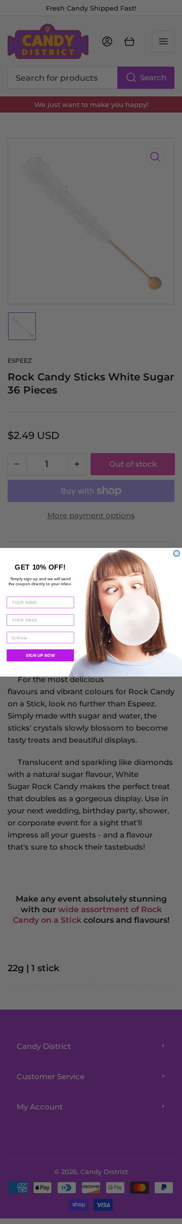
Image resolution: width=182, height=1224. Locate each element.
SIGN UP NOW (40, 655)
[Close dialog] (176, 553)
